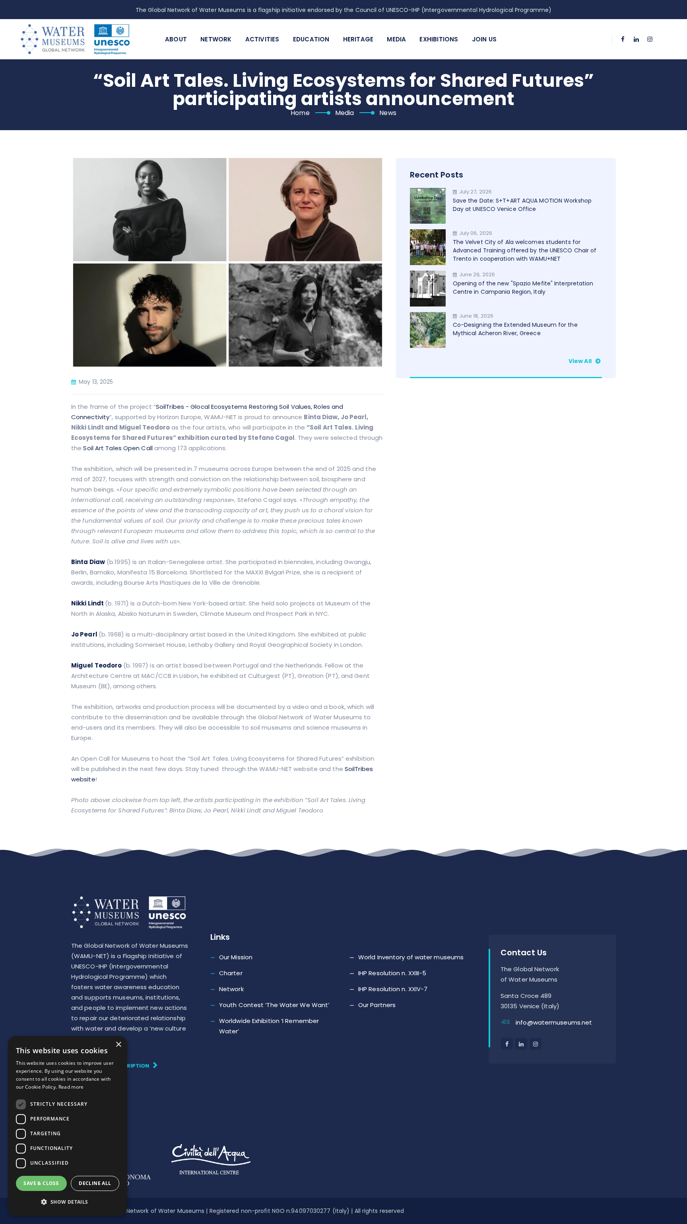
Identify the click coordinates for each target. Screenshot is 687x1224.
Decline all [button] (95, 1183)
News (387, 112)
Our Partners (377, 1005)
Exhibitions (438, 39)
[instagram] (650, 39)
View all (581, 361)
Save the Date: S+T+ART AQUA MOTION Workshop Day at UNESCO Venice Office (522, 205)
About (176, 39)
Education (311, 39)
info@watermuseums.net (554, 1022)
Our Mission (235, 957)
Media (396, 39)
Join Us (484, 39)
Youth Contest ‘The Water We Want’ (274, 1005)
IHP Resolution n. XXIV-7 (392, 989)
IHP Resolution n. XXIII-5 (392, 973)
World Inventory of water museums (411, 957)
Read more (71, 1086)
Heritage (358, 39)
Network (215, 39)
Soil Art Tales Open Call (117, 448)
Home (300, 112)
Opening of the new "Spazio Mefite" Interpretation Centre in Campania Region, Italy (523, 287)
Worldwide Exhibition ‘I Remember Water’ (269, 1026)
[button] (67, 1202)
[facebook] (623, 39)
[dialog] (67, 1126)
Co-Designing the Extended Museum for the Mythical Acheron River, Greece (515, 329)
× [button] (118, 1045)
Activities (262, 39)
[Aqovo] (83, 39)
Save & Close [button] (41, 1183)
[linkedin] (636, 39)
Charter (231, 973)
